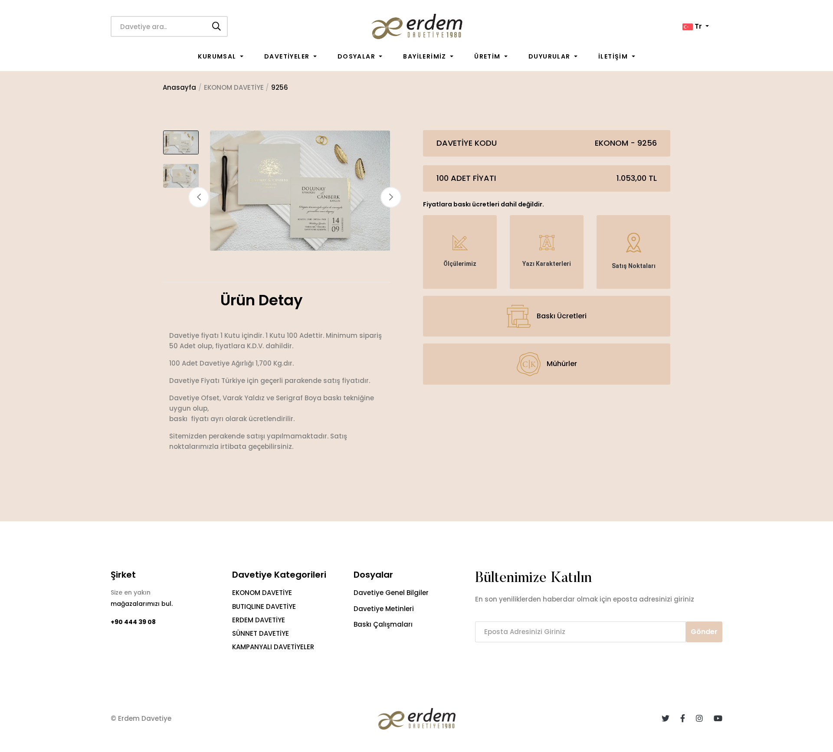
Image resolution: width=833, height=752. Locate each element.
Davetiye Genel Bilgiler (391, 592)
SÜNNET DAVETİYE (260, 633)
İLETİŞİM (614, 56)
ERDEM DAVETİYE (258, 619)
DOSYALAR (357, 56)
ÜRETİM (488, 56)
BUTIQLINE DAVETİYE (264, 606)
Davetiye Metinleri (384, 608)
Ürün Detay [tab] (261, 300)
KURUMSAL (218, 56)
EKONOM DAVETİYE (262, 592)
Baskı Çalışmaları (383, 624)
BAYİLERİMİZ (425, 56)
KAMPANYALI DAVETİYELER (273, 646)
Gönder (704, 632)
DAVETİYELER (288, 56)
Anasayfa (179, 87)
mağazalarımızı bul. (142, 603)
